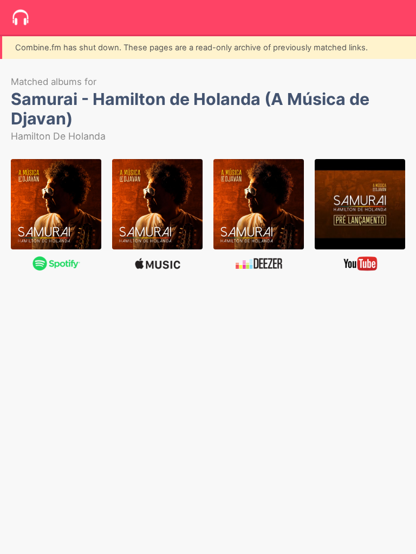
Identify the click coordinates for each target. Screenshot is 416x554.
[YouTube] (360, 204)
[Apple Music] (157, 204)
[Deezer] (258, 204)
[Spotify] (56, 204)
